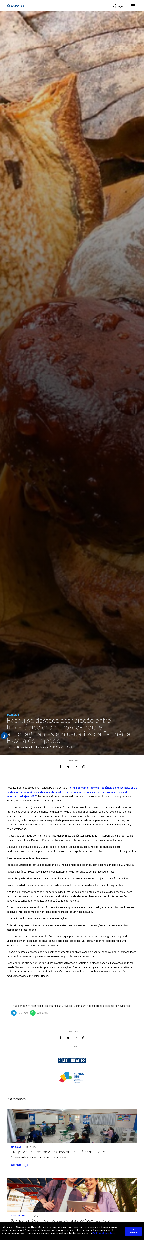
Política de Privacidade (103, 1233)
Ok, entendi (133, 1231)
